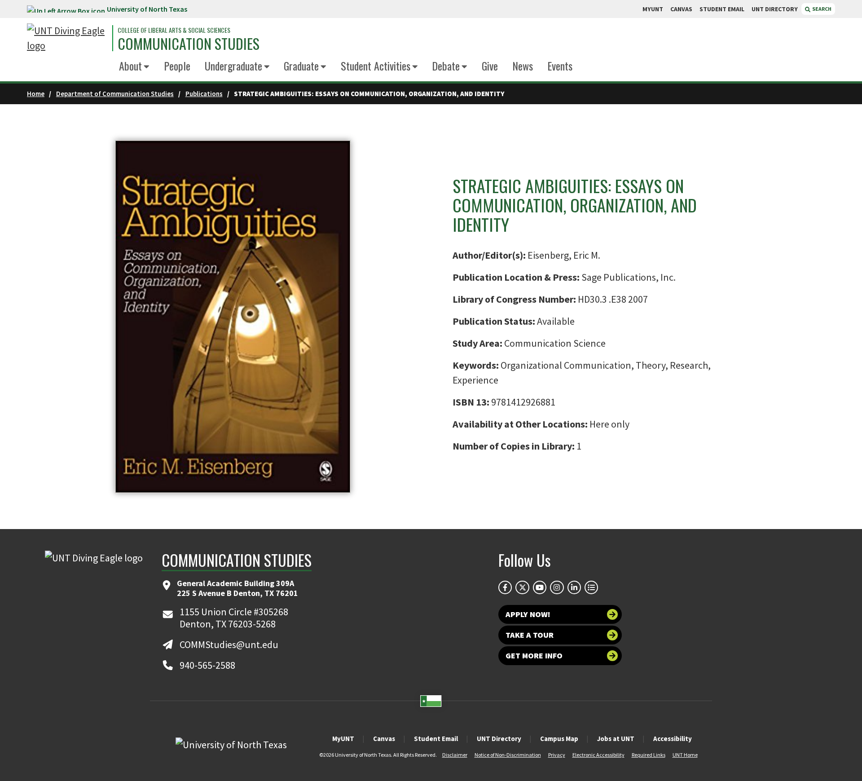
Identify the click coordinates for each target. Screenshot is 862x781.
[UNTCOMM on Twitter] (522, 587)
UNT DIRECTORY (775, 9)
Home (35, 93)
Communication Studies (188, 43)
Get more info (534, 655)
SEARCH (821, 8)
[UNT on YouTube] (539, 587)
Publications (204, 93)
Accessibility (672, 738)
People (177, 65)
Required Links (648, 754)
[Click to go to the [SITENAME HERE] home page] (67, 38)
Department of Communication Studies (115, 93)
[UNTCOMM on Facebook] (505, 587)
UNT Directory (499, 738)
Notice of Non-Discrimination (508, 754)
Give (490, 65)
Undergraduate (233, 65)
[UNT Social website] (591, 587)
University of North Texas (147, 8)
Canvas (384, 738)
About (130, 65)
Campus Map (559, 738)
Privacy (556, 754)
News (522, 65)
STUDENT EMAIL (721, 9)
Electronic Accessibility (598, 754)
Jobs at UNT (615, 738)
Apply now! (528, 614)
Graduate (301, 65)
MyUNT (343, 738)
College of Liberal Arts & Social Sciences (174, 30)
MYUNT (652, 9)
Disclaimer (454, 754)
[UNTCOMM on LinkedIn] (574, 587)
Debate (446, 65)
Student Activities (375, 65)
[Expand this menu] (147, 67)
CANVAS (681, 9)
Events (559, 65)
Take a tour (530, 635)
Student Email (436, 738)
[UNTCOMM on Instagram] (556, 587)
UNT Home (685, 754)
